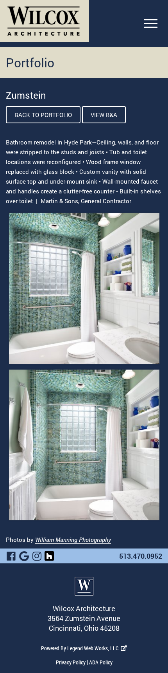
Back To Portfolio (43, 115)
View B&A (104, 115)
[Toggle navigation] (150, 23)
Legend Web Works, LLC (94, 648)
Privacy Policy (71, 662)
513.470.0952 (140, 556)
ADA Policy (101, 662)
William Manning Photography (73, 539)
